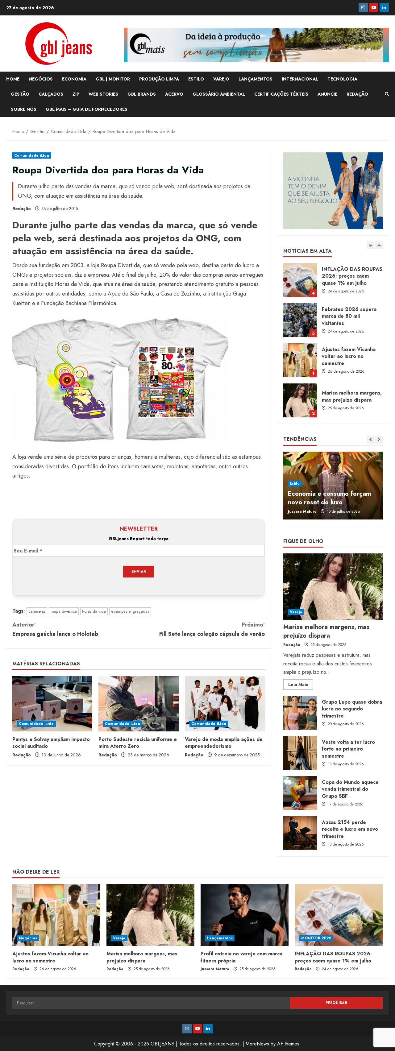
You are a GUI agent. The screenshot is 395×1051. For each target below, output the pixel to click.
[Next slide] (379, 245)
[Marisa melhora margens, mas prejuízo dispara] (333, 586)
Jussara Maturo (302, 511)
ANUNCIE (327, 94)
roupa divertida (64, 611)
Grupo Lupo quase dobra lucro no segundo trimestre (300, 713)
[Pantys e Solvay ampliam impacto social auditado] (52, 703)
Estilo (295, 483)
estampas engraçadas (130, 611)
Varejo (296, 612)
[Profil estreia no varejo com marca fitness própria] (245, 915)
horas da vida (94, 611)
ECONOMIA (74, 79)
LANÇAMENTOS (255, 79)
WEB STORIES (103, 94)
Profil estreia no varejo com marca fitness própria (241, 957)
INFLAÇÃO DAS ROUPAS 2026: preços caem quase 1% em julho (300, 280)
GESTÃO (20, 94)
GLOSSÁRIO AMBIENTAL (219, 94)
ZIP (76, 94)
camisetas (36, 611)
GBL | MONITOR (113, 79)
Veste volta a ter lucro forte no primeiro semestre (300, 753)
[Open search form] (387, 94)
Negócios (28, 938)
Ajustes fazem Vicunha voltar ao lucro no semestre (300, 360)
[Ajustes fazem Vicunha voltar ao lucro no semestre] (56, 915)
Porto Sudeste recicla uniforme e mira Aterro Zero (137, 743)
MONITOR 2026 (316, 938)
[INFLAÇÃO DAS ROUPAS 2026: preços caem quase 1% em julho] (339, 915)
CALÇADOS (51, 94)
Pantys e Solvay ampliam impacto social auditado (51, 743)
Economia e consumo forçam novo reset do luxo (329, 498)
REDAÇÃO (357, 94)
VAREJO (221, 79)
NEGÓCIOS (41, 79)
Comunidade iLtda (31, 155)
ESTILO (196, 79)
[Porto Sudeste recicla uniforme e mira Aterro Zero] (138, 703)
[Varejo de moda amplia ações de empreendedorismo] (225, 703)
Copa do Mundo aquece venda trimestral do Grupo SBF (300, 793)
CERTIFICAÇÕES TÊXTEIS (281, 94)
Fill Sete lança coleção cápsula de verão (212, 629)
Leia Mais (300, 685)
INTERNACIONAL (300, 79)
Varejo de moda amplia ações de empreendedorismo (224, 743)
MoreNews (257, 1043)
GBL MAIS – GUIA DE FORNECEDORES (86, 109)
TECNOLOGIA (342, 79)
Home (12, 79)
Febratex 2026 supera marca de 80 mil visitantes (300, 320)
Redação (21, 208)
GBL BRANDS (141, 94)
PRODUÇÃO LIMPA (159, 79)
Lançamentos (220, 938)
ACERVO (174, 94)
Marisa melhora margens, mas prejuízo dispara (300, 400)
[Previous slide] (370, 245)
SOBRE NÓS (23, 109)
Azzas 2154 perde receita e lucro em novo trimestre (300, 833)
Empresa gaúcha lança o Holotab (55, 629)
